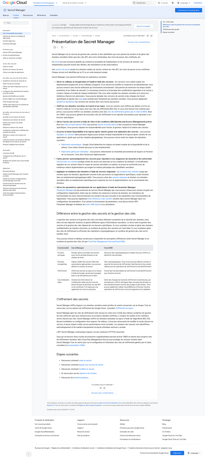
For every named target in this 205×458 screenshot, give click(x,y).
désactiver (61, 102)
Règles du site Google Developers (90, 405)
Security (75, 36)
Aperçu (6, 15)
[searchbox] (16, 23)
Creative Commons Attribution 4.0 (109, 403)
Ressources (28, 15)
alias (81, 99)
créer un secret (85, 360)
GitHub (122, 424)
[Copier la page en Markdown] (62, 47)
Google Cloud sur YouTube (172, 435)
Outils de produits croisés (73, 3)
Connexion (198, 3)
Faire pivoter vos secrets (67, 162)
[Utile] (148, 36)
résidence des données (129, 172)
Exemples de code (127, 432)
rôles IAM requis (93, 204)
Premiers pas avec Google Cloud (132, 428)
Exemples (54, 15)
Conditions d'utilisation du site (83, 448)
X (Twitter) (166, 432)
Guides (16, 15)
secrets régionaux (119, 177)
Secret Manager (16, 10)
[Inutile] (151, 36)
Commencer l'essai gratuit (188, 10)
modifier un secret (86, 369)
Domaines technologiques (43, 3)
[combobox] (144, 3)
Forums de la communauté (87, 424)
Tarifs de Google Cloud (43, 428)
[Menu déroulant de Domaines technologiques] (57, 3)
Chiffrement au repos (124, 308)
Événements (167, 428)
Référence (41, 15)
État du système (83, 435)
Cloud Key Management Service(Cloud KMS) (106, 241)
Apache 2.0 (51, 405)
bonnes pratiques (81, 377)
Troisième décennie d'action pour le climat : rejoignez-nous (150, 448)
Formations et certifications (130, 439)
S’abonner (177, 453)
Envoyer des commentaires (139, 42)
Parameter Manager (65, 190)
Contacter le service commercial (47, 435)
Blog (164, 424)
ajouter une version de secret (91, 365)
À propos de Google (42, 448)
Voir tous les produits (42, 424)
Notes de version (83, 432)
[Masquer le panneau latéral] (28, 453)
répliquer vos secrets (65, 134)
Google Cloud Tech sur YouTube (174, 439)
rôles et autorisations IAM (75, 124)
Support (80, 428)
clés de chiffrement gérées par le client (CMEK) (127, 112)
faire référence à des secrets (100, 199)
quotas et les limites (88, 373)
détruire (71, 102)
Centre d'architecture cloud (130, 435)
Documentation (64, 36)
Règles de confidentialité (61, 448)
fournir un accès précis (107, 124)
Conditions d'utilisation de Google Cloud (111, 448)
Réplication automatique (71, 144)
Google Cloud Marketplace (44, 432)
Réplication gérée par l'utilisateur (75, 152)
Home (54, 36)
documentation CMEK (76, 345)
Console (164, 3)
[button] (15, 55)
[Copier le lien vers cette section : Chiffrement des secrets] (90, 299)
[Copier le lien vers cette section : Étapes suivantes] (80, 354)
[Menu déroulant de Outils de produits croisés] (86, 3)
